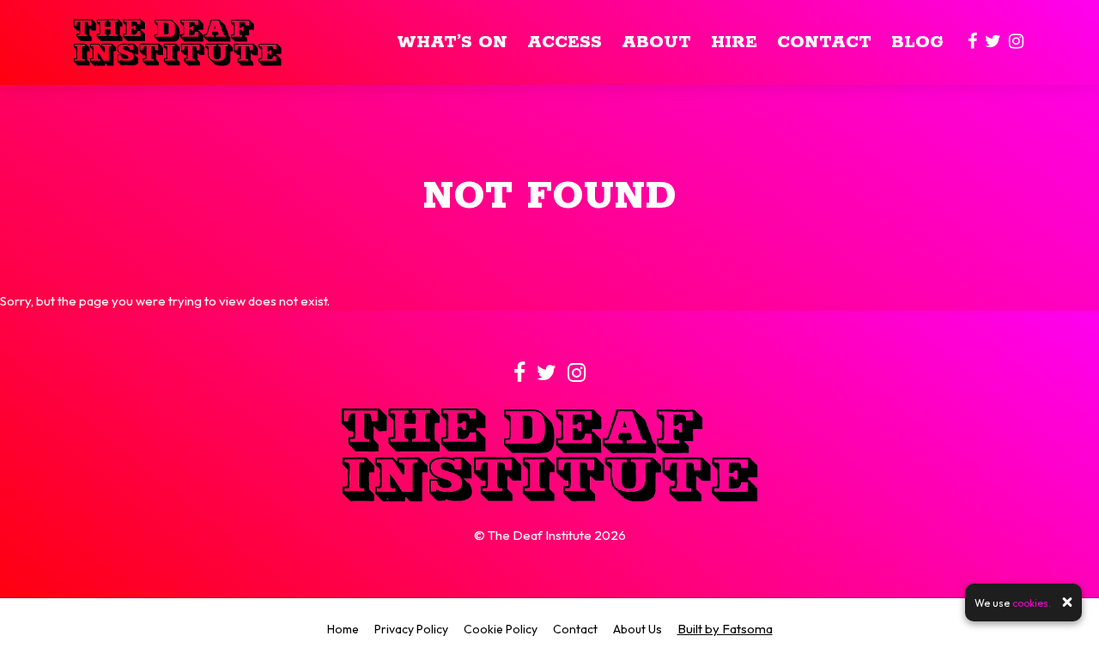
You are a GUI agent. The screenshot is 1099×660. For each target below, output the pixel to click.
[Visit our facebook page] (972, 42)
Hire (734, 42)
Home (343, 629)
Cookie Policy (500, 629)
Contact (824, 42)
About (656, 42)
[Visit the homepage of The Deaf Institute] (177, 42)
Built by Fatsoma (725, 629)
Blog (917, 42)
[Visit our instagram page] (1016, 42)
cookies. (1031, 602)
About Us (637, 629)
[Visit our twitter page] (993, 42)
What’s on (452, 42)
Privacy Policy (411, 629)
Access (564, 42)
